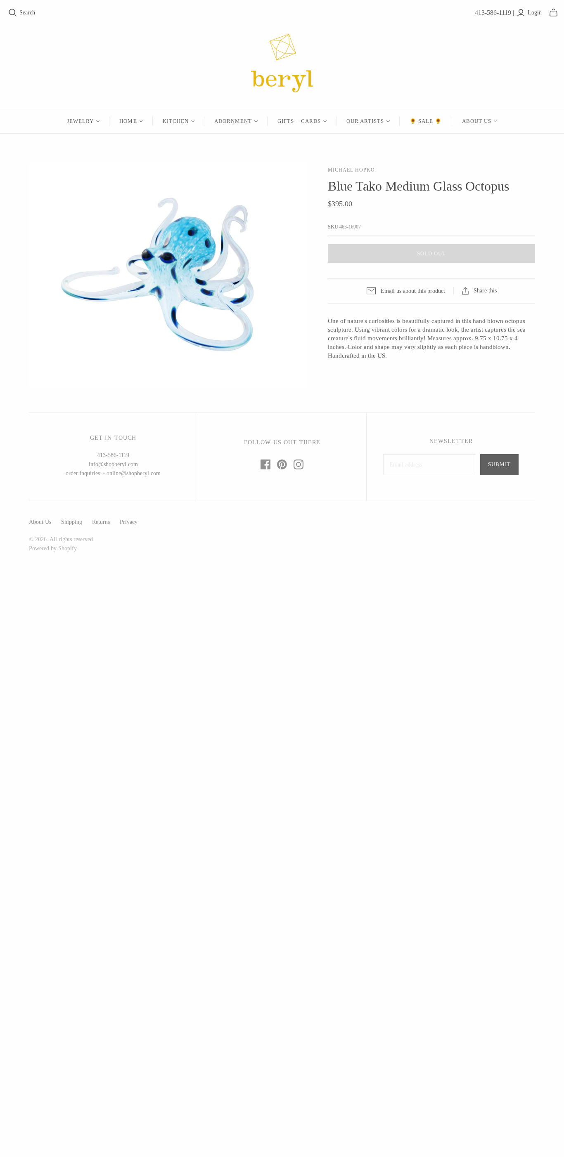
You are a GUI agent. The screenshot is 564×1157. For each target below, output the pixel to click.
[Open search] (13, 13)
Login (535, 12)
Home (128, 121)
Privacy (128, 522)
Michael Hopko (351, 170)
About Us (476, 121)
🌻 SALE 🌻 (426, 121)
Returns (101, 522)
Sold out (431, 253)
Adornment (233, 121)
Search (27, 12)
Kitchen (176, 121)
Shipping (71, 522)
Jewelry (80, 121)
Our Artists (365, 121)
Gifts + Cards (299, 121)
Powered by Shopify (53, 548)
